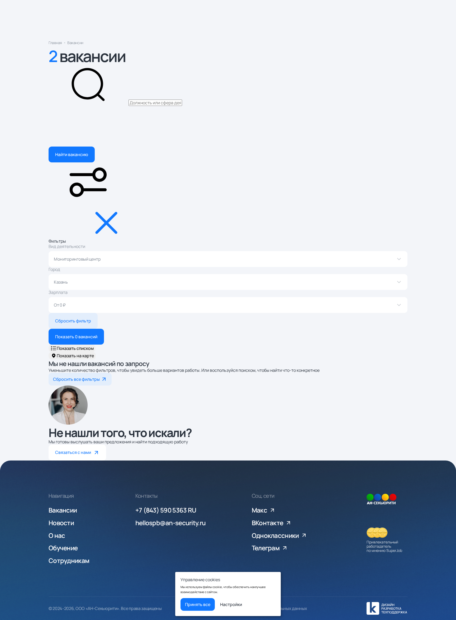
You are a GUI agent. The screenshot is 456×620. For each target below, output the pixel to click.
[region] (228, 44)
